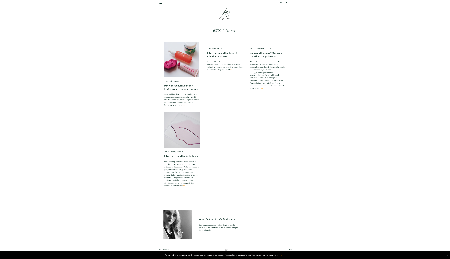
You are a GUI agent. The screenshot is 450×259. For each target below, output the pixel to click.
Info (290, 250)
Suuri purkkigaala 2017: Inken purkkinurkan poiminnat (266, 54)
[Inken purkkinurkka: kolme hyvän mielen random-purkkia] (181, 60)
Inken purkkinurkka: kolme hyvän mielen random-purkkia (181, 87)
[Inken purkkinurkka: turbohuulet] (182, 130)
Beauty (252, 48)
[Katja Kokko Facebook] (223, 250)
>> (184, 105)
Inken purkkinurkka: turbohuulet (181, 156)
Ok (282, 255)
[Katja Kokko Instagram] (227, 250)
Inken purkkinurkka (171, 81)
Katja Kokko (225, 19)
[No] (447, 255)
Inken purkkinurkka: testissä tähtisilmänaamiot (222, 54)
